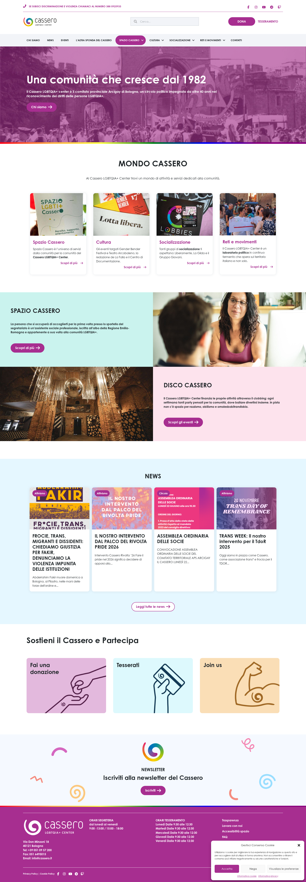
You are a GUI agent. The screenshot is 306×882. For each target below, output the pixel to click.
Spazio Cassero (129, 40)
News (50, 40)
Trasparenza (230, 820)
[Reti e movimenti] (248, 214)
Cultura (154, 40)
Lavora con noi (232, 826)
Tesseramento (268, 21)
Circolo (163, 493)
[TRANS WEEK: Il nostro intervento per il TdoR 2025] (246, 539)
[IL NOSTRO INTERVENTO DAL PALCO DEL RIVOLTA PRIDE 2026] (122, 539)
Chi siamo (33, 40)
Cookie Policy (47, 873)
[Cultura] (121, 214)
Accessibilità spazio (235, 831)
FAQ (224, 837)
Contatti (236, 40)
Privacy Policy (30, 873)
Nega (253, 868)
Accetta (227, 868)
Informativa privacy (268, 876)
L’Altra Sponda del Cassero (94, 40)
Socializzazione (179, 40)
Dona (241, 21)
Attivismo (40, 493)
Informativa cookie (247, 876)
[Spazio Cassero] (58, 214)
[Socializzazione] (185, 214)
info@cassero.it (41, 858)
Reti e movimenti (210, 40)
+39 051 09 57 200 (40, 850)
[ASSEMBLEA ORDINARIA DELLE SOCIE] (184, 539)
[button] (299, 845)
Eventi (65, 40)
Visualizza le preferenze (284, 868)
